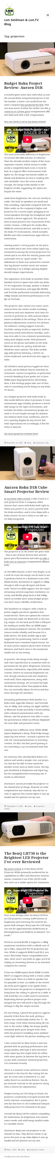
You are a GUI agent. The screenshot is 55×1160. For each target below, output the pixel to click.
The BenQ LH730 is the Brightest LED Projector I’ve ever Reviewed (26, 857)
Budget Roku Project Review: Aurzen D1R (23, 85)
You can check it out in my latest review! (25, 121)
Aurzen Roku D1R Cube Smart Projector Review (26, 489)
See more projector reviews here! (21, 433)
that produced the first (32, 104)
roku (47, 443)
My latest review (12, 868)
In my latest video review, (17, 498)
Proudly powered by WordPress (17, 1156)
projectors (40, 443)
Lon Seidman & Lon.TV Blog (21, 22)
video (29, 443)
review (6, 809)
